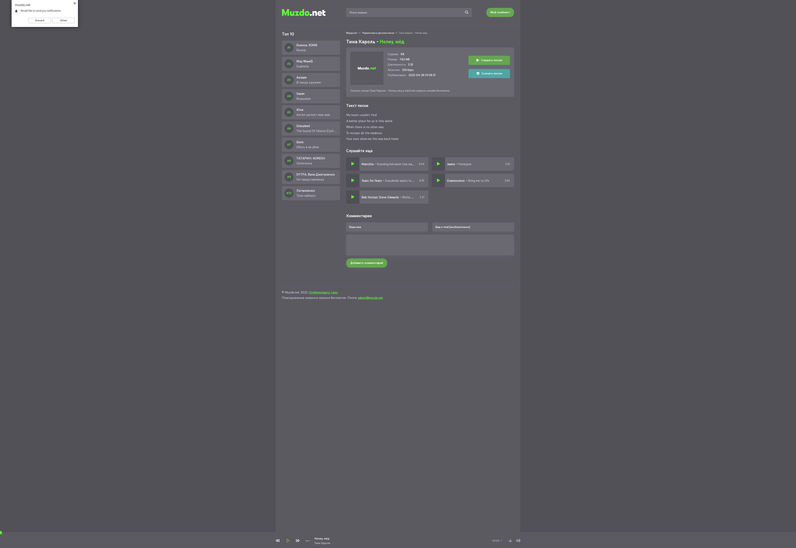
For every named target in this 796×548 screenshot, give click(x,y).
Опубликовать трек (323, 292)
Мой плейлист (500, 12)
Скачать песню (492, 73)
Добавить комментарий (366, 263)
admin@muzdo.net (370, 298)
